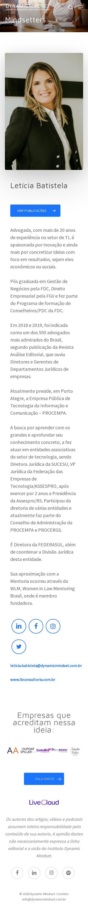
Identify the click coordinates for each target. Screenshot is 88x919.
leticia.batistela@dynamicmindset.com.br (46, 665)
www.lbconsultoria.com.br (32, 679)
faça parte (45, 779)
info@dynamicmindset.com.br (44, 899)
